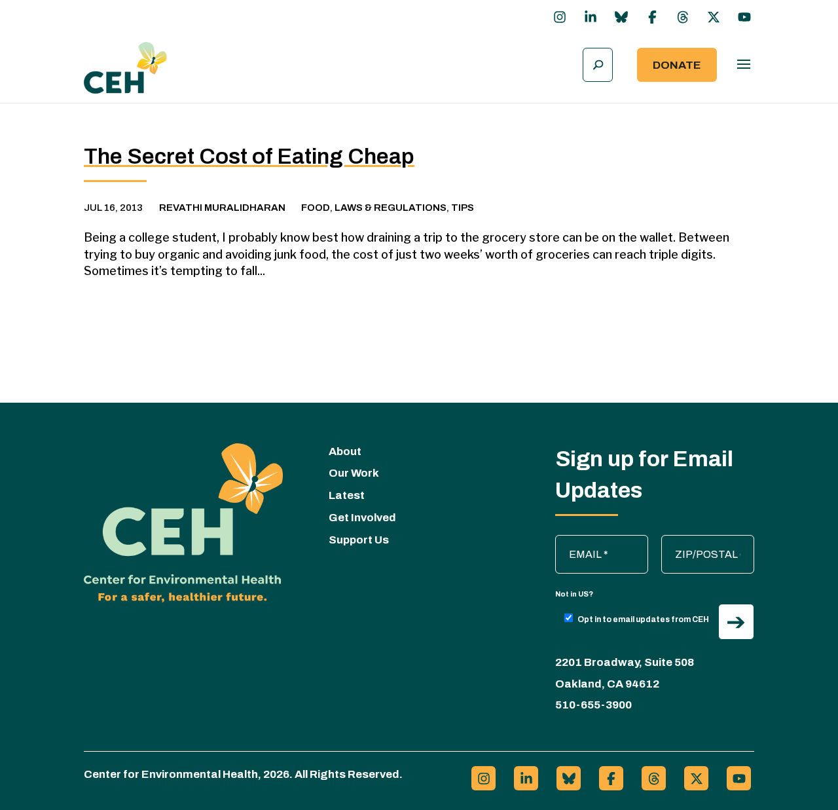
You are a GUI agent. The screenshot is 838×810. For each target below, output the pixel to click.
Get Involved (362, 517)
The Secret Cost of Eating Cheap (249, 156)
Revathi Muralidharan (222, 207)
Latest (347, 495)
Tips (462, 207)
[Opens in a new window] (560, 17)
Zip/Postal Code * (708, 541)
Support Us (359, 540)
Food (315, 207)
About (345, 451)
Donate (677, 65)
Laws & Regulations (390, 207)
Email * (578, 541)
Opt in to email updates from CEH (643, 619)
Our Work (354, 473)
